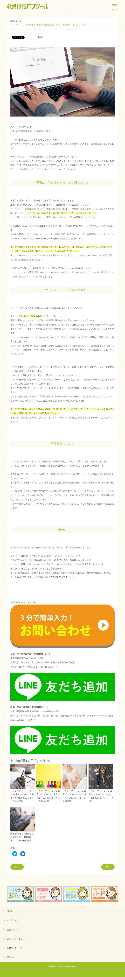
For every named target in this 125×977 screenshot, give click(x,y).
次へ (108, 867)
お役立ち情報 (13, 920)
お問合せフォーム (14, 948)
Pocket (41, 37)
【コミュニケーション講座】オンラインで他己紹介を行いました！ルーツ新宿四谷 (74, 796)
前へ (17, 867)
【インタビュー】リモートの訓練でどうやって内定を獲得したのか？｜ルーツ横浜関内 (22, 796)
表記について (13, 930)
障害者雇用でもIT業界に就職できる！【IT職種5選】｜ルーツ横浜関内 (22, 837)
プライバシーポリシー (16, 939)
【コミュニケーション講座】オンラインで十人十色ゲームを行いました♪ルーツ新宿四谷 (48, 796)
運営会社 (11, 957)
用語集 (10, 911)
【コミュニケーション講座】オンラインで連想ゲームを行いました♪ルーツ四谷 (101, 796)
